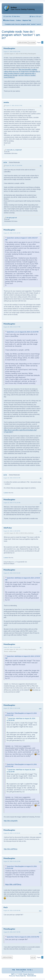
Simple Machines (28, 974)
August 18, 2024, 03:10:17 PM (12, 327)
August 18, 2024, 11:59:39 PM (12, 531)
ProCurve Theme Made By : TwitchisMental (22, 976)
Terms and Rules (21, 969)
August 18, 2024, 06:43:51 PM (12, 477)
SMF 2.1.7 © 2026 (16, 974)
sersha (6, 102)
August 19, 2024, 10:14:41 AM (12, 647)
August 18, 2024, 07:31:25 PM (12, 502)
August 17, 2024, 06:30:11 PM (12, 51)
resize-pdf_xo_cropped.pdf (14, 150)
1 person (6, 492)
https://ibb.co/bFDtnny (10, 849)
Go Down (32, 42)
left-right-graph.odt (11, 217)
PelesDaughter (9, 48)
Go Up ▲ (30, 969)
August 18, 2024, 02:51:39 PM (12, 233)
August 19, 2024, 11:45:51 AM (12, 708)
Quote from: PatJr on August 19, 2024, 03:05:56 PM (23, 937)
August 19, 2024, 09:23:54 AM (12, 573)
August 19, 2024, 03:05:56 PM (12, 910)
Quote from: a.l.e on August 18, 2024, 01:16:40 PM (22, 332)
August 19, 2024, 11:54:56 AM (12, 833)
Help (13, 969)
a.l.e (5, 162)
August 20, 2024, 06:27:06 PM (12, 932)
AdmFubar (8, 528)
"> (22, 971)
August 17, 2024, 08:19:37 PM (13, 105)
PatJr (6, 907)
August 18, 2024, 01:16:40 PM (13, 165)
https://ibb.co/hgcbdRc (11, 821)
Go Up (33, 957)
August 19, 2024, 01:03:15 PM (12, 861)
